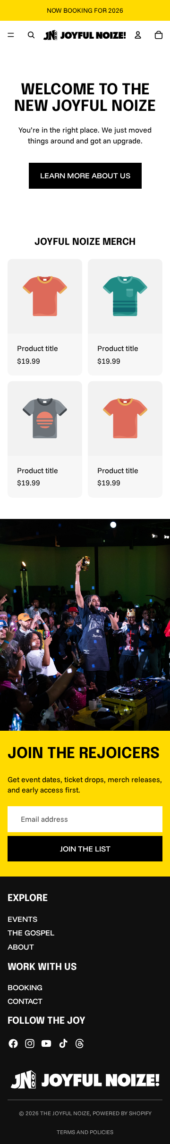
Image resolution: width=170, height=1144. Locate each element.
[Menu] (11, 35)
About (21, 947)
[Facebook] (13, 1043)
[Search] (31, 35)
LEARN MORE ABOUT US (85, 175)
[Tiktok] (63, 1043)
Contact (25, 1001)
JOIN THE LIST (85, 848)
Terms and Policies (85, 1132)
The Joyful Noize (65, 1113)
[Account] (138, 35)
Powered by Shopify (122, 1113)
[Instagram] (29, 1043)
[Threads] (79, 1043)
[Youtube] (46, 1043)
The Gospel (31, 932)
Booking (25, 987)
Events (22, 919)
